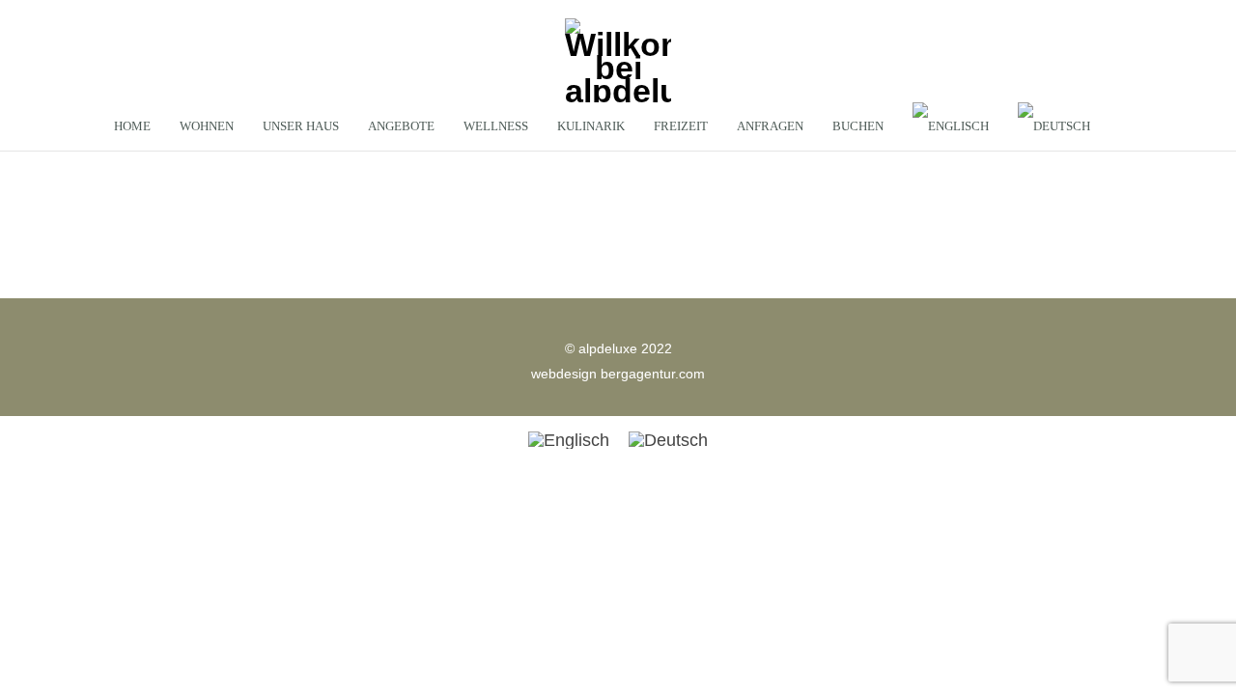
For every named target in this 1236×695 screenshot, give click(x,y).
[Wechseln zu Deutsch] (668, 440)
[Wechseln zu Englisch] (950, 126)
